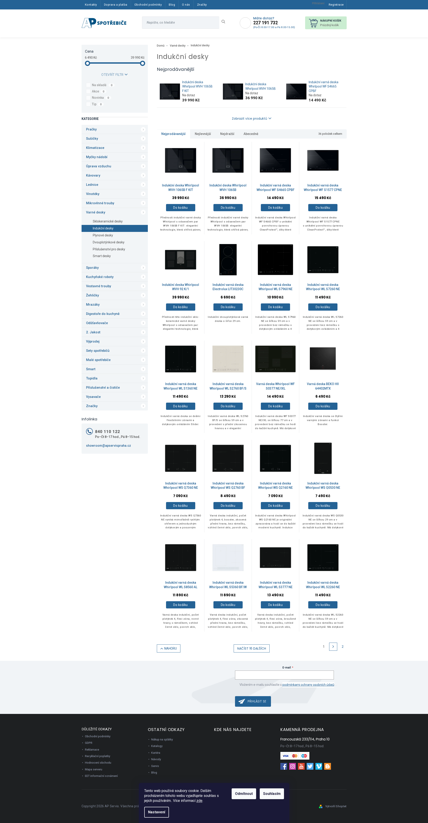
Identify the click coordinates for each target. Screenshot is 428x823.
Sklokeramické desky (108, 221)
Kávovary (93, 175)
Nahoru (170, 648)
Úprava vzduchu (98, 166)
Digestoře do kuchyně (103, 314)
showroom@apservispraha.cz (108, 445)
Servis (155, 766)
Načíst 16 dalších (251, 648)
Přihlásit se (257, 701)
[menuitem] (91, 4)
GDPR (88, 743)
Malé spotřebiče (98, 360)
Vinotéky (92, 194)
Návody (156, 759)
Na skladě (102, 85)
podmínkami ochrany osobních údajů (308, 684)
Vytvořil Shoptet (336, 806)
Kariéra (155, 752)
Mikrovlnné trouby (100, 203)
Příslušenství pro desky (109, 249)
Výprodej (93, 341)
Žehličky (92, 295)
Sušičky (92, 139)
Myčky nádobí (96, 157)
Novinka (100, 97)
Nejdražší (227, 134)
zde (199, 800)
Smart (90, 369)
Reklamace (92, 749)
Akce (98, 91)
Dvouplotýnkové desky (108, 242)
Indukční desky (103, 228)
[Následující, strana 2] (333, 647)
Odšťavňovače (97, 323)
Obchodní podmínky (97, 736)
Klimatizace (95, 148)
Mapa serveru (93, 769)
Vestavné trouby (98, 286)
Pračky (91, 129)
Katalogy (156, 746)
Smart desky (102, 256)
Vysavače (93, 397)
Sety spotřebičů (97, 351)
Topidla (92, 378)
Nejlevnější (203, 134)
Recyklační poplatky (97, 756)
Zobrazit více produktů (249, 118)
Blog (154, 772)
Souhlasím (272, 794)
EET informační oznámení (101, 776)
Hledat (225, 21)
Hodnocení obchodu (98, 762)
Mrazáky (93, 305)
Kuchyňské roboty (99, 277)
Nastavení (156, 812)
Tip (97, 104)
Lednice (92, 185)
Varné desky (95, 212)
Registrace (336, 4)
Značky (92, 406)
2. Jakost (93, 332)
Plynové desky (103, 235)
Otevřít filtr (112, 74)
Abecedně (251, 134)
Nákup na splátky (162, 739)
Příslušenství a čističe (103, 388)
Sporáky (92, 268)
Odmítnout (244, 794)
